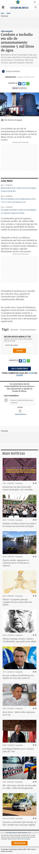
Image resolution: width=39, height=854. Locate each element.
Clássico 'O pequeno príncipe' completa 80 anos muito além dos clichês (17, 602)
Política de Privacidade (23, 839)
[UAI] (18, 2)
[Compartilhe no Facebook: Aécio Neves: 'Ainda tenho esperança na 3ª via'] (33, 708)
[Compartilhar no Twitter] (24, 84)
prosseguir (19, 843)
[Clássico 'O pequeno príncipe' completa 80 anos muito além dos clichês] (19, 582)
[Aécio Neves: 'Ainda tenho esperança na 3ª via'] (19, 694)
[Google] (20, 411)
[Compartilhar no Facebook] (20, 84)
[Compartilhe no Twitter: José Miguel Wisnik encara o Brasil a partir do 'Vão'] (35, 745)
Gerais (8, 13)
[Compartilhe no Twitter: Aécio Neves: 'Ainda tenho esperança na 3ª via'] (35, 708)
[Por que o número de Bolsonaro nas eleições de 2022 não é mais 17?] (19, 658)
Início (2, 13)
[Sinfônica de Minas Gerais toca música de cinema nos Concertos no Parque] (19, 506)
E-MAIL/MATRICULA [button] (20, 414)
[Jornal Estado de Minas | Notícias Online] (19, 8)
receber (19, 351)
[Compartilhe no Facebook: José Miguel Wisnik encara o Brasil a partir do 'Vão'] (33, 745)
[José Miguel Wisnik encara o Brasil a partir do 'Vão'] (19, 731)
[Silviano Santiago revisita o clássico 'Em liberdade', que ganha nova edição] (19, 621)
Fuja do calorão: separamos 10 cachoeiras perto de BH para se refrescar (16, 563)
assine (19, 375)
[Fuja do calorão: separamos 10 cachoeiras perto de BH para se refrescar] (19, 542)
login (32, 373)
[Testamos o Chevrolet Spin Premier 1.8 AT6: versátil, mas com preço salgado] (19, 804)
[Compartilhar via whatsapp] (28, 84)
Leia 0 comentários (19, 368)
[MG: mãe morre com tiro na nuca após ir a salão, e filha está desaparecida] (19, 768)
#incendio (14, 330)
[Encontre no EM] (35, 7)
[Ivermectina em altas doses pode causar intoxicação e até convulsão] (19, 469)
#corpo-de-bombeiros (28, 330)
